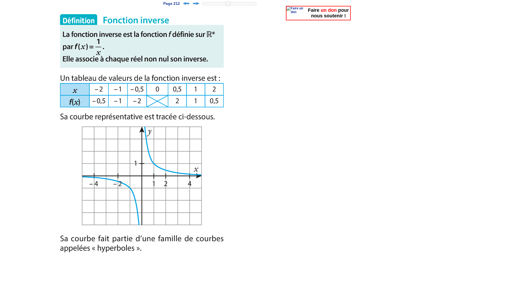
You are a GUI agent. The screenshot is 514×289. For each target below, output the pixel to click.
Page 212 (171, 3)
